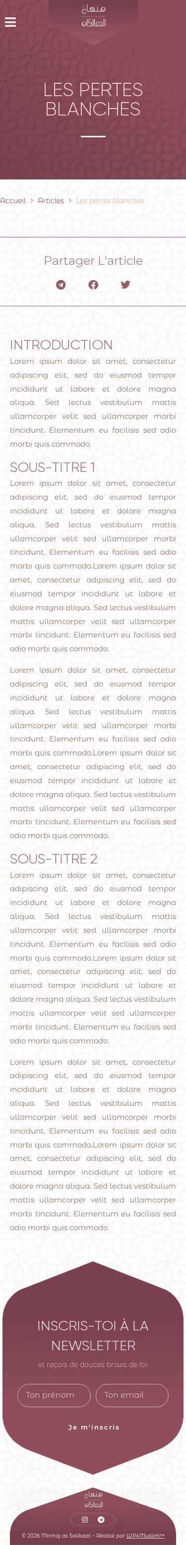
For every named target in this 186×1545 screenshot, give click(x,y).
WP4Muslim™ (145, 1536)
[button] (14, 22)
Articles (51, 200)
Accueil (13, 200)
